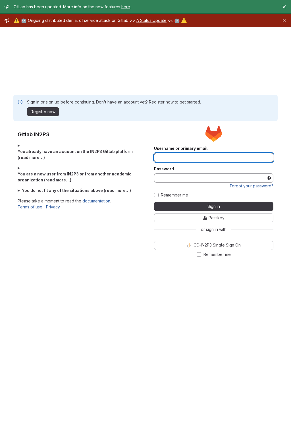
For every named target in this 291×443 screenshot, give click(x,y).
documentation (96, 200)
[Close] (284, 6)
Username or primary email (180, 148)
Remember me (174, 195)
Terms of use (30, 206)
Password (164, 169)
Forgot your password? (251, 185)
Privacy (53, 206)
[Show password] (268, 178)
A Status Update (151, 20)
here (125, 6)
